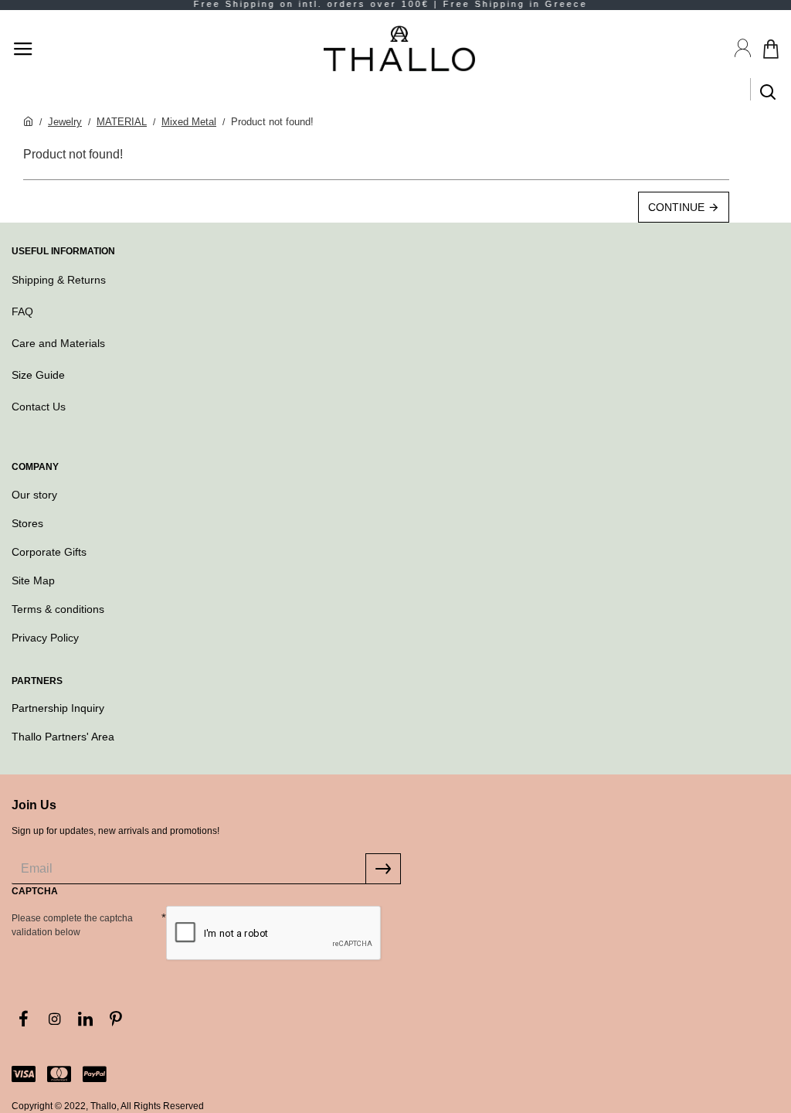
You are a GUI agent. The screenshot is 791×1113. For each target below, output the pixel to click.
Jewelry (65, 122)
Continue (676, 207)
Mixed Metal (188, 122)
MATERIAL (122, 122)
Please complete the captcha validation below (72, 925)
